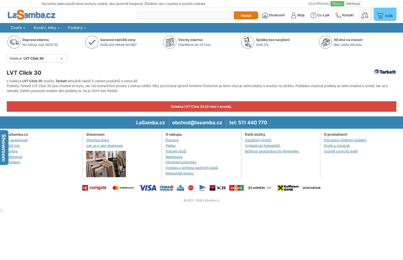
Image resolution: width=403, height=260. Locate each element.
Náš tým (13, 146)
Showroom (276, 15)
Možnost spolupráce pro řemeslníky (272, 151)
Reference (14, 157)
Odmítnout (353, 3)
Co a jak (323, 15)
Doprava (172, 140)
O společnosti (17, 140)
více (319, 3)
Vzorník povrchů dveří (341, 151)
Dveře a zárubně (336, 146)
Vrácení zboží (176, 151)
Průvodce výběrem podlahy (345, 140)
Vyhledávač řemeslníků (262, 146)
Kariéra (12, 151)
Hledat (246, 15)
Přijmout (337, 3)
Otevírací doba (97, 140)
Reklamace (174, 157)
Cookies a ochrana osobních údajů (192, 168)
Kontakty (13, 162)
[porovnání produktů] (364, 14)
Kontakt (347, 15)
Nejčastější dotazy (180, 173)
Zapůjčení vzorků (258, 140)
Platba (170, 146)
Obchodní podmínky (181, 162)
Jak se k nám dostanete (104, 146)
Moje (300, 15)
